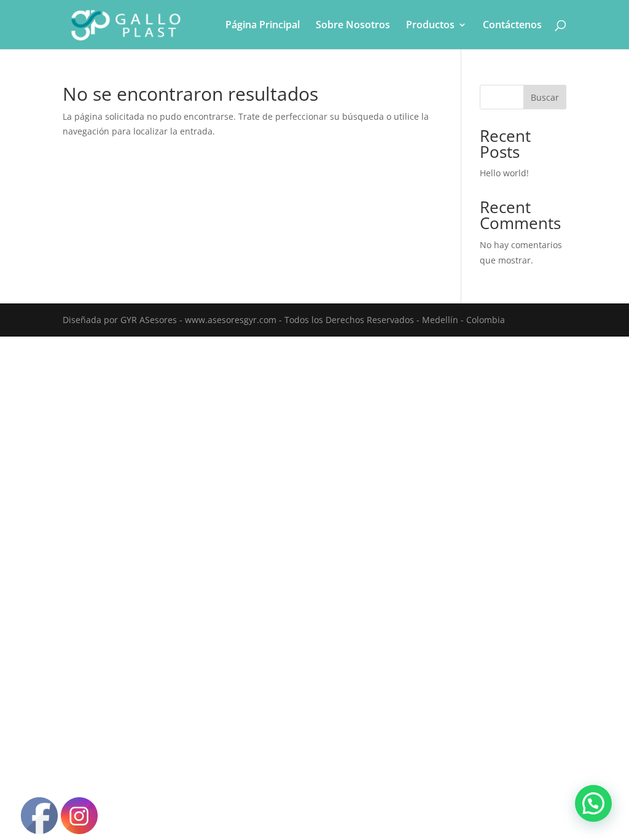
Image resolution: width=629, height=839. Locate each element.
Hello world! (504, 173)
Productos (430, 25)
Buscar (545, 97)
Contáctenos (512, 25)
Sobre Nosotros (353, 25)
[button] (593, 803)
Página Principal (262, 25)
